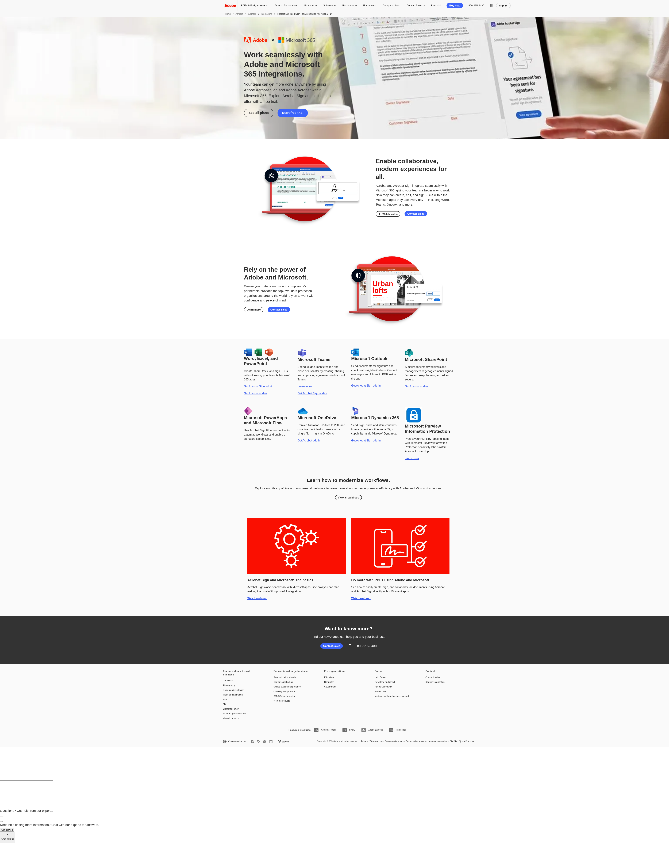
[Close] (1, 816)
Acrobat (239, 14)
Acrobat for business (286, 5)
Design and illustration (233, 690)
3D (224, 704)
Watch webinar (257, 598)
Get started (7, 830)
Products (309, 5)
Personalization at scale (285, 677)
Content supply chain (284, 682)
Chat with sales (432, 677)
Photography (229, 685)
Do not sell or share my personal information (427, 741)
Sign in (503, 5)
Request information (435, 682)
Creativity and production (285, 691)
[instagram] (258, 741)
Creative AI (228, 680)
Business (252, 14)
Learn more (254, 309)
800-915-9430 (476, 5)
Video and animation (233, 695)
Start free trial (292, 113)
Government (330, 687)
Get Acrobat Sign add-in (258, 386)
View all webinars (348, 497)
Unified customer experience (287, 687)
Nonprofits (329, 682)
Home (228, 14)
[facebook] (252, 741)
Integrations (266, 14)
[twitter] (264, 741)
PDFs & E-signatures (253, 5)
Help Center (380, 677)
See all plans (258, 113)
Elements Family (231, 709)
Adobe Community (383, 687)
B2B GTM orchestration (284, 696)
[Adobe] (230, 5)
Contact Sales (414, 5)
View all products (231, 718)
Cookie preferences (394, 741)
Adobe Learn (381, 691)
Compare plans (391, 5)
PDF (225, 699)
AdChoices (468, 741)
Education (329, 677)
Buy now (454, 5)
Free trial (436, 5)
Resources (348, 5)
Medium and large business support (392, 696)
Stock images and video (234, 713)
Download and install (385, 682)
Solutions (328, 5)
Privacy (364, 741)
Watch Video (390, 214)
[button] (492, 5)
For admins (369, 5)
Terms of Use (376, 741)
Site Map (454, 741)
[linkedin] (270, 741)
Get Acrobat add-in (255, 393)
